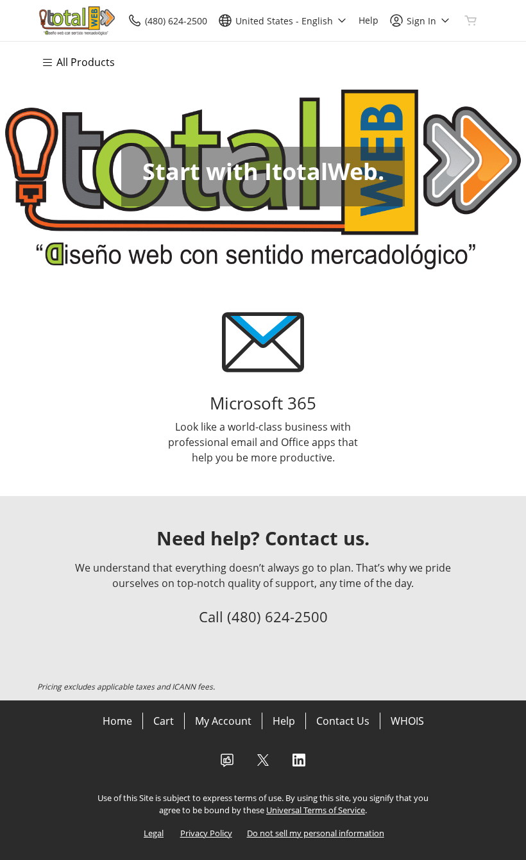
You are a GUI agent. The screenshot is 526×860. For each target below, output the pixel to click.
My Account (223, 721)
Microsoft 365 (263, 403)
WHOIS (407, 721)
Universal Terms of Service (315, 810)
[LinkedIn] (299, 764)
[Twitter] (263, 764)
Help (284, 721)
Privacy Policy (206, 833)
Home (117, 721)
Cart (163, 721)
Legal (154, 833)
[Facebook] (227, 764)
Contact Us (342, 721)
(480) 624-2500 (277, 616)
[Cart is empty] (471, 20)
